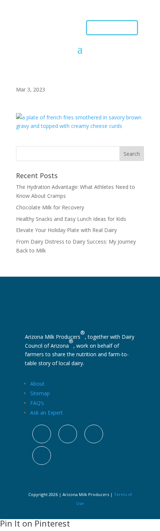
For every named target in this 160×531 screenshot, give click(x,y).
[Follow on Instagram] (41, 434)
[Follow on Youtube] (41, 455)
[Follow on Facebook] (67, 434)
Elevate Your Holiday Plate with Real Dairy (66, 230)
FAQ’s (37, 402)
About (37, 383)
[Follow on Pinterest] (93, 434)
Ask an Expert (46, 412)
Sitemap (40, 393)
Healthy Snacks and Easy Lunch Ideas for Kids (71, 218)
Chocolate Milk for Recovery (50, 207)
